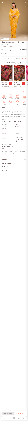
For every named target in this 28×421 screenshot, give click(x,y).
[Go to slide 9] (22, 39)
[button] (10, 83)
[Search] (26, 2)
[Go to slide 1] (6, 39)
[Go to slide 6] (16, 39)
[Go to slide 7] (18, 39)
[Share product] (25, 38)
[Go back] (2, 2)
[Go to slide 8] (20, 39)
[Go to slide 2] (8, 39)
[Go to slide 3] (10, 39)
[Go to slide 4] (12, 39)
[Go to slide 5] (14, 39)
